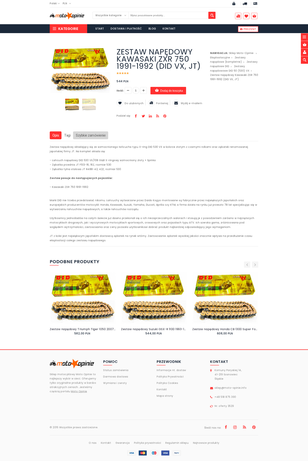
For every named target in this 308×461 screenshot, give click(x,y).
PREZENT (249, 29)
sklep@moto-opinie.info (231, 388)
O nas (93, 443)
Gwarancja (122, 443)
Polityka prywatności (147, 443)
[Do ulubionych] (87, 301)
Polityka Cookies (167, 383)
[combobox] (56, 3)
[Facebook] (136, 116)
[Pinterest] (164, 116)
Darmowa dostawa (115, 376)
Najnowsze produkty (206, 443)
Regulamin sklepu (177, 443)
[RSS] (157, 116)
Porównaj (162, 103)
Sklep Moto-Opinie (241, 53)
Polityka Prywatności (170, 376)
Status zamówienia (116, 370)
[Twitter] (143, 116)
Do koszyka (79, 302)
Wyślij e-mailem (191, 103)
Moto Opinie (79, 391)
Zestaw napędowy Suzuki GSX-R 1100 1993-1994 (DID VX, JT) (154, 329)
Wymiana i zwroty (115, 383)
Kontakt (162, 389)
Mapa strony (165, 396)
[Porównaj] (91, 301)
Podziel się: (124, 116)
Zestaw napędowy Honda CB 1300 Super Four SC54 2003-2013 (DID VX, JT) (225, 329)
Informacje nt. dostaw (171, 370)
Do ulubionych (134, 103)
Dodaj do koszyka (171, 90)
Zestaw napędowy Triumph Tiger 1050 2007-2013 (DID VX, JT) (83, 329)
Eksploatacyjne (220, 57)
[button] (108, 49)
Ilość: (120, 90)
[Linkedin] (150, 116)
